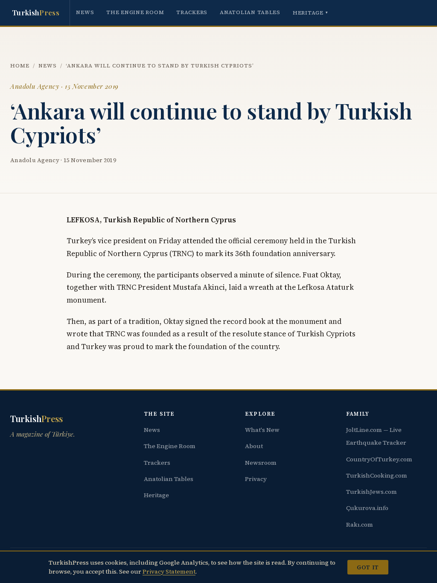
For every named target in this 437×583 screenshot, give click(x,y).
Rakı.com (359, 524)
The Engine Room (135, 12)
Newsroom (261, 462)
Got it (368, 567)
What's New (262, 430)
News (85, 12)
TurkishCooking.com (376, 475)
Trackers (191, 12)
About (254, 446)
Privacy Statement (169, 571)
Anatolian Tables (250, 12)
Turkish (35, 12)
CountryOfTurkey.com (379, 459)
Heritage (310, 12)
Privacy (256, 479)
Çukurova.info (367, 508)
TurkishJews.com (371, 491)
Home (19, 65)
